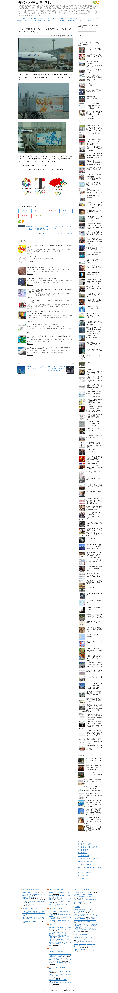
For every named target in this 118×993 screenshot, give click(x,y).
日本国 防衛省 (82, 853)
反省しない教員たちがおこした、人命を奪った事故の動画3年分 (93, 795)
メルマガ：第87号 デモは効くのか (58, 980)
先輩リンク (51, 20)
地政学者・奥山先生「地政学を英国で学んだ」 (58, 968)
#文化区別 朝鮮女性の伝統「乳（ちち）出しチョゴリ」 (94, 56)
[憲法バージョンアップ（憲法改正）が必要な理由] (22, 329)
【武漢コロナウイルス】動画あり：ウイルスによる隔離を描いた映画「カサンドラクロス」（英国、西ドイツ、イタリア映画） (90, 532)
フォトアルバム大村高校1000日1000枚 (65, 20)
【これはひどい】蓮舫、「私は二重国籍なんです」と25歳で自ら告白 (94, 423)
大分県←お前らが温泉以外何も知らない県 (59, 962)
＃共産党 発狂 (90, 538)
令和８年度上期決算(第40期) (29, 921)
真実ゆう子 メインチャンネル (84, 889)
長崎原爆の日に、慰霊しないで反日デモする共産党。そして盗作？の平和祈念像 (94, 616)
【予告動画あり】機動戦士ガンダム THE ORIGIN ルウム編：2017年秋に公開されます (94, 445)
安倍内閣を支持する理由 (93, 491)
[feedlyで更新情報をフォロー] (94, 3)
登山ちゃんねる (54, 948)
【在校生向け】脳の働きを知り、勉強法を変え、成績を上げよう (94, 650)
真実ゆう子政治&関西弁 (82, 934)
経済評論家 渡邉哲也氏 (85, 864)
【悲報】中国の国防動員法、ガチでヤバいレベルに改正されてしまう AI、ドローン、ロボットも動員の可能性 (85, 916)
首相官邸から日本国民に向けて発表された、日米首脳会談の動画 (94, 323)
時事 (71, 36)
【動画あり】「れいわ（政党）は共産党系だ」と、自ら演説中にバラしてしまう (94, 190)
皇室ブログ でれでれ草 (57, 908)
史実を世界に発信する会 (30, 908)
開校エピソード (55, 18)
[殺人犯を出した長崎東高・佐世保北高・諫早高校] (22, 283)
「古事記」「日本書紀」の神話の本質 (32, 904)
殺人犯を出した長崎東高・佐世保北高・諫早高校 (43, 278)
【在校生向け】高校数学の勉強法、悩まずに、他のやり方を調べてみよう (94, 148)
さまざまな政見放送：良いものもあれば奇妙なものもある (94, 295)
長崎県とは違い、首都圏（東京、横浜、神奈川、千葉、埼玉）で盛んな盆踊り (92, 767)
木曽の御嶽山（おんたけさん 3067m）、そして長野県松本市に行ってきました (93, 774)
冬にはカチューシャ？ (92, 587)
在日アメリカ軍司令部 (84, 872)
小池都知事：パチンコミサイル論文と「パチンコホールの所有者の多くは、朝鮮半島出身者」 (49, 290)
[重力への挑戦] (22, 261)
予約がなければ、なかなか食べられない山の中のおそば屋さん (92, 760)
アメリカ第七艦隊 (83, 875)
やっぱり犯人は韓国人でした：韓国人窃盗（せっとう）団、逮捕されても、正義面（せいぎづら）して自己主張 (90, 516)
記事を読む (30, 253)
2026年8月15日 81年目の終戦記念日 (59, 920)
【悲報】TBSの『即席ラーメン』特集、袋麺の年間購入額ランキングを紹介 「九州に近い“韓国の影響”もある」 (85, 926)
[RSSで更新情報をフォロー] (97, 3)
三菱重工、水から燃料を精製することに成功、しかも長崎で (94, 261)
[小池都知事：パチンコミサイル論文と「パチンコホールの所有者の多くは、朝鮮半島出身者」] (22, 294)
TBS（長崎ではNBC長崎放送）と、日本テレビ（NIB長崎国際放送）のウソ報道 (49, 336)
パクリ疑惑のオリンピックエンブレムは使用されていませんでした (94, 218)
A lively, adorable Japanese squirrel (84, 944)
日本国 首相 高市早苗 (84, 844)
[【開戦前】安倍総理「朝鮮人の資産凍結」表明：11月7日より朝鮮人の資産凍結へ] (22, 305)
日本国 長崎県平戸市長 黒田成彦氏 (88, 859)
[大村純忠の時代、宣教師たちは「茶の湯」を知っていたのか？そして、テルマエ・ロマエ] (22, 316)
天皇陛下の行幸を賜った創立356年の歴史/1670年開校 (36, 18)
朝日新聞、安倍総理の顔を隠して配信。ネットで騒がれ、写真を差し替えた (94, 693)
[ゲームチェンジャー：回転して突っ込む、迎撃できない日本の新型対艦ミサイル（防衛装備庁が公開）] (22, 352)
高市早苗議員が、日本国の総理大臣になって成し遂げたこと (94, 582)
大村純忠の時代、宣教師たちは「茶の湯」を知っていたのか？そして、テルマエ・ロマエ (49, 312)
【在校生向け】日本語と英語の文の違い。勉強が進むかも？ (94, 184)
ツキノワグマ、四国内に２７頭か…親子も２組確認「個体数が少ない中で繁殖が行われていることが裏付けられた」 (60, 955)
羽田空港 (69, 233)
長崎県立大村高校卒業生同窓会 (35, 2)
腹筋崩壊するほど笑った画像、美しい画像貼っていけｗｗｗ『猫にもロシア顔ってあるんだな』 (60, 929)
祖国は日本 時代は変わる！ (58, 889)
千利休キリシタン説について (29, 900)
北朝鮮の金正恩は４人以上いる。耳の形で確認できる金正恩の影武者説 (94, 507)
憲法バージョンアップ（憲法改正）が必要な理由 (43, 324)
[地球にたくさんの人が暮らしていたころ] (22, 272)
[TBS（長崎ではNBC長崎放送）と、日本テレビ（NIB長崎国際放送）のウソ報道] (22, 340)
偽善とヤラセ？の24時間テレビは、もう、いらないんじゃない (94, 71)
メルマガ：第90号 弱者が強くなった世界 (59, 971)
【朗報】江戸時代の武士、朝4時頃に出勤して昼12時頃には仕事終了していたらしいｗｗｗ (60, 944)
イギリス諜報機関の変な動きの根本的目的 (33, 901)
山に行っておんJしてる (54, 958)
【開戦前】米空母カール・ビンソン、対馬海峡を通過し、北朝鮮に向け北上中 (94, 162)
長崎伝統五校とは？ (22, 20)
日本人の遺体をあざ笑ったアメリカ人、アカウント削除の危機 (94, 747)
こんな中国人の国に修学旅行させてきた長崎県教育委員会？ (94, 568)
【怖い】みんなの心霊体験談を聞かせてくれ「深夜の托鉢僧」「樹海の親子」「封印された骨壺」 (60, 936)
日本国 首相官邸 (83, 850)
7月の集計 (25, 915)
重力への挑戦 (31, 257)
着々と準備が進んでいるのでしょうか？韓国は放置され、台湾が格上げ (94, 700)
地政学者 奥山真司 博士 (85, 862)
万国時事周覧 (82, 878)
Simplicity (64, 989)
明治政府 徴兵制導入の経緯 (29, 892)
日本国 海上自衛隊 (83, 856)
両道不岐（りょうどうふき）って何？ (79, 18)
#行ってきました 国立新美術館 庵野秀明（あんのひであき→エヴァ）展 (94, 281)
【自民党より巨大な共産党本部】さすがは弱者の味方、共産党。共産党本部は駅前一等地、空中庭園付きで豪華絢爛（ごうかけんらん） (90, 708)
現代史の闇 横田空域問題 (29, 897)
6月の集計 (25, 922)
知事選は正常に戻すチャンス (81, 892)
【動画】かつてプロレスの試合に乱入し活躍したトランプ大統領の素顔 (94, 247)
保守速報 (77, 907)
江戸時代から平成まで (41, 20)
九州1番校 (31, 20)
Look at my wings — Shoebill (83, 941)
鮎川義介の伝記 (26, 898)
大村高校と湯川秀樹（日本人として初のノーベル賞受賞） (94, 350)
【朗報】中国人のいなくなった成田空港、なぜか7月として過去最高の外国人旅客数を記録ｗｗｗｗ (85, 930)
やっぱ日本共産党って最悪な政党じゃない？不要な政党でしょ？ (94, 486)
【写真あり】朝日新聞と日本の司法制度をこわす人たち (94, 437)
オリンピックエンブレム (47, 233)
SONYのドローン (91, 362)
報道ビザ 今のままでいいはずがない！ (59, 904)
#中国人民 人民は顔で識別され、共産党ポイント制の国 (94, 523)
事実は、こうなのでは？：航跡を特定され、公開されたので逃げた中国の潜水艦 (94, 233)
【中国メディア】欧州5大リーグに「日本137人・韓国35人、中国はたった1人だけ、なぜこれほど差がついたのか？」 (85, 920)
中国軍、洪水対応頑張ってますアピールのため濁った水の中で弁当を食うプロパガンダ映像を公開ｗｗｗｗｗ (85, 911)
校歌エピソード (65, 18)
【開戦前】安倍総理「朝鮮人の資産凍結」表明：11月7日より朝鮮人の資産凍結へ (49, 301)
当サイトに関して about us (85, 20)
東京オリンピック (60, 233)
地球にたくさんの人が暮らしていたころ (40, 267)
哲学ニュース (53, 925)
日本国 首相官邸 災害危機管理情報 (88, 847)
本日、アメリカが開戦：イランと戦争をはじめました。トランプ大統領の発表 (49, 246)
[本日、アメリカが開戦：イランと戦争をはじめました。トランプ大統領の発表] (22, 250)
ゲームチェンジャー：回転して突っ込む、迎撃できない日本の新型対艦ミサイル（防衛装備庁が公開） (49, 347)
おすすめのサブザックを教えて (56, 951)
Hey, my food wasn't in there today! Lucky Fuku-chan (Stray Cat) (84, 949)
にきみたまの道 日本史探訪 (31, 889)
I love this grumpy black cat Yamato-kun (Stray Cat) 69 (83, 938)
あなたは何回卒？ (95, 18)
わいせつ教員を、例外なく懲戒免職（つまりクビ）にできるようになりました (94, 575)
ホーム (18, 18)
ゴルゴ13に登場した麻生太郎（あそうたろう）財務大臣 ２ (94, 629)
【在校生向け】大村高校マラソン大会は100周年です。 (43, 229)
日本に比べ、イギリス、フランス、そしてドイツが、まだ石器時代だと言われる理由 (92, 788)
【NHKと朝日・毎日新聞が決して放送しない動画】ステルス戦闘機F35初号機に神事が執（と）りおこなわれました (90, 725)
